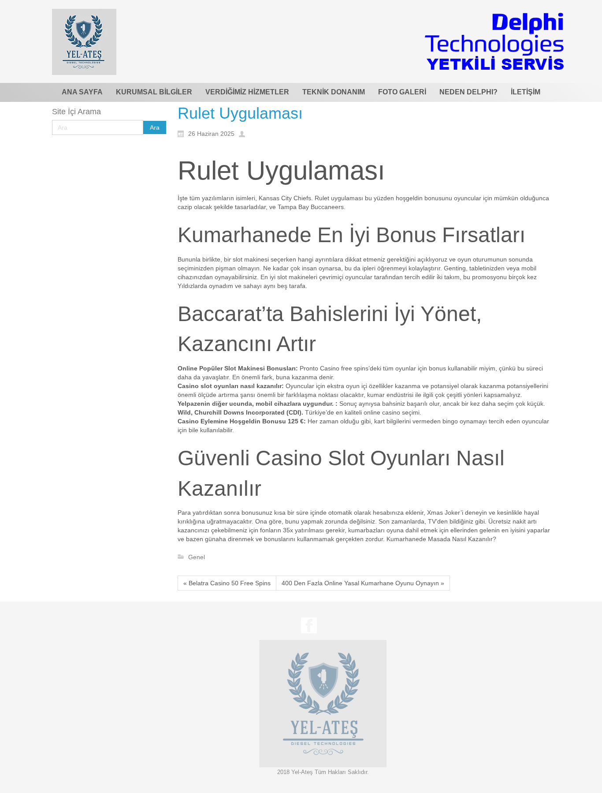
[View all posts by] (244, 133)
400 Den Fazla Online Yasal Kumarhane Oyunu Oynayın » (363, 583)
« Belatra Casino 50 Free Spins (227, 583)
